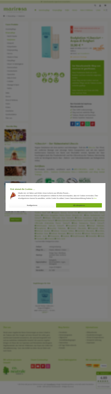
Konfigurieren (32, 205)
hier (95, 198)
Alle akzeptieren (79, 205)
